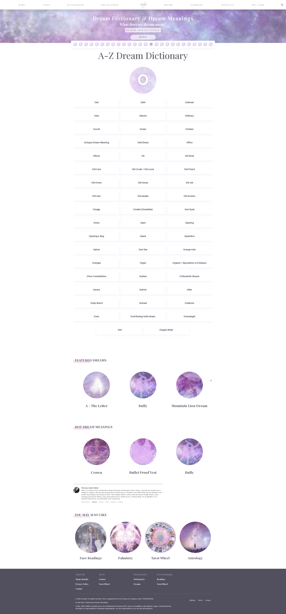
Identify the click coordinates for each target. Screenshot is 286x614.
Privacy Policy (82, 584)
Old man (96, 196)
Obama (143, 116)
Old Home (96, 183)
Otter (189, 290)
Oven (96, 317)
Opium (96, 250)
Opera (143, 236)
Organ (143, 263)
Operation (189, 236)
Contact (79, 589)
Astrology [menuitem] (227, 5)
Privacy (207, 600)
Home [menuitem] (22, 5)
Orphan (143, 276)
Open (143, 223)
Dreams (137, 584)
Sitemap (192, 600)
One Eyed (189, 209)
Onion (97, 223)
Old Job (189, 183)
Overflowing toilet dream (142, 317)
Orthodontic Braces (189, 276)
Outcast (143, 303)
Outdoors (189, 303)
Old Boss (189, 156)
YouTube (101, 502)
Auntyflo (84, 599)
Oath (143, 102)
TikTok (107, 502)
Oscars (96, 290)
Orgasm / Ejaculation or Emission (189, 263)
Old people (143, 196)
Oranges (96, 263)
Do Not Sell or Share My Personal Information (92, 603)
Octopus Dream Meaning (96, 143)
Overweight (189, 317)
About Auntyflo (82, 579)
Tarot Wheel (104, 584)
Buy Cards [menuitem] (258, 5)
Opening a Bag (96, 236)
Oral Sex (143, 250)
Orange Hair (189, 250)
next (211, 380)
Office (189, 143)
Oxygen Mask (166, 330)
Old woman (189, 196)
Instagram (113, 502)
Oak (97, 102)
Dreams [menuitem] (168, 5)
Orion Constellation (96, 276)
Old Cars (96, 169)
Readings (161, 579)
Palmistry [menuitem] (197, 5)
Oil (143, 156)
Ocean (143, 129)
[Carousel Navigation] (211, 389)
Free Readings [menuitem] (110, 5)
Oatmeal (189, 102)
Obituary (189, 116)
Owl (120, 330)
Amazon (94, 502)
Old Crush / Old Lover (143, 169)
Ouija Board (96, 303)
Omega (96, 209)
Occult (96, 129)
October (189, 129)
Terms (200, 600)
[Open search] (282, 5)
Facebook (120, 502)
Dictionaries (139, 579)
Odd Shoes (143, 143)
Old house (143, 183)
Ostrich (143, 290)
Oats (96, 116)
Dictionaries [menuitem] (75, 5)
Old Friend (189, 169)
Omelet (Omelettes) (143, 209)
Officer (96, 156)
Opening (189, 223)
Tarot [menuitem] (46, 5)
